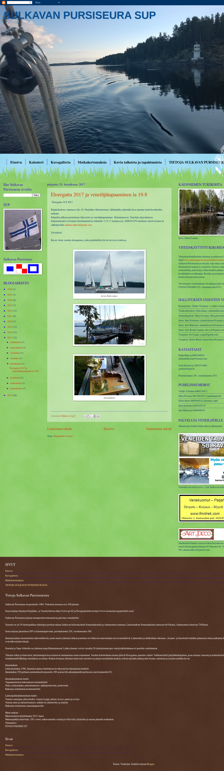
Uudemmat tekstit (59, 428)
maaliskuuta (16, 388)
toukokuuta (16, 383)
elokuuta (14, 358)
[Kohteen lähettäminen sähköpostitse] (85, 416)
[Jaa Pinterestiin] (98, 416)
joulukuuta (15, 342)
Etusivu (16, 162)
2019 (10, 326)
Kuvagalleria (61, 162)
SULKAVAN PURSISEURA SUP (80, 15)
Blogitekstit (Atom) (63, 436)
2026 (10, 289)
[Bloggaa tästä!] (88, 416)
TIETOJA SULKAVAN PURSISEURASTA (26, 585)
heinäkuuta (16, 363)
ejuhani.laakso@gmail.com (78, 224)
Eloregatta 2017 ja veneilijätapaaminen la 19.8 (99, 194)
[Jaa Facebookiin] (95, 416)
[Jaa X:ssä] (91, 416)
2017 (10, 337)
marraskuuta (16, 347)
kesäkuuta (15, 377)
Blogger (150, 764)
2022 (10, 310)
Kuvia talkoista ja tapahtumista (138, 162)
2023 (10, 305)
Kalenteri (36, 162)
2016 (10, 395)
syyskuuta (15, 352)
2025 (10, 294)
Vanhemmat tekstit (159, 428)
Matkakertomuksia (92, 162)
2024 (10, 300)
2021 (10, 316)
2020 (10, 321)
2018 (10, 332)
